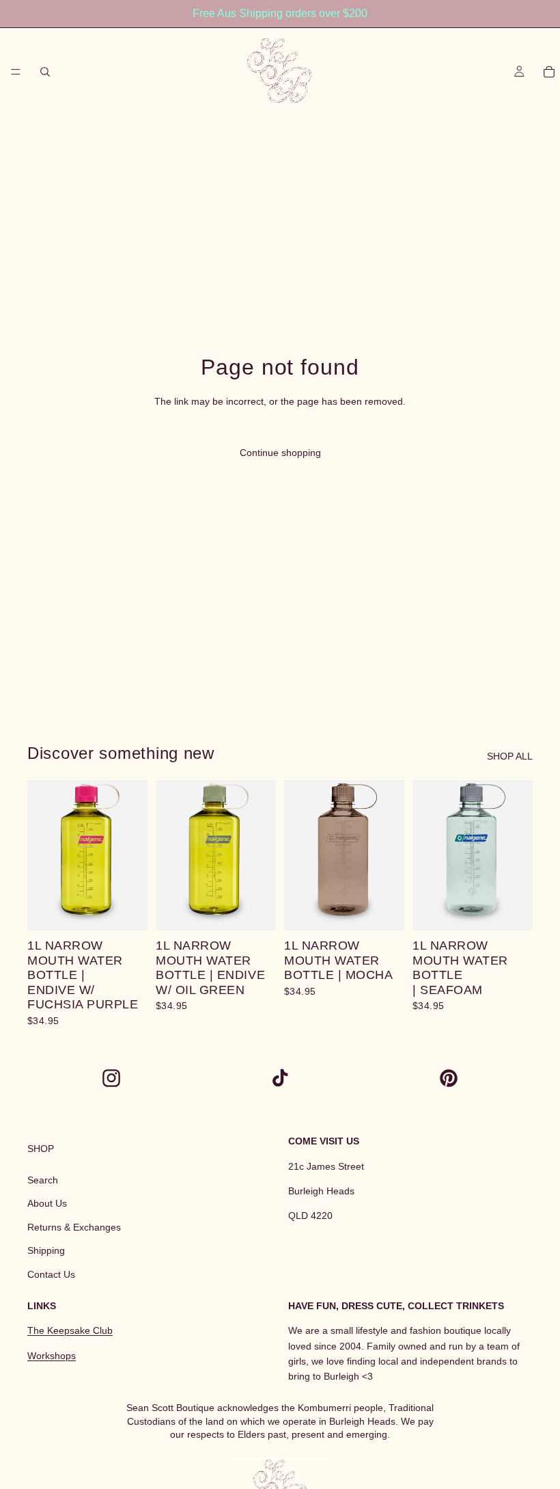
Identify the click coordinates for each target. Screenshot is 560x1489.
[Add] (126, 909)
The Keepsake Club (70, 1330)
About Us (47, 1203)
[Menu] (15, 72)
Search (42, 1180)
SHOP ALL (510, 756)
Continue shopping (280, 452)
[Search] (45, 72)
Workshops (51, 1355)
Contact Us (51, 1274)
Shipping (46, 1250)
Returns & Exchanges (74, 1227)
